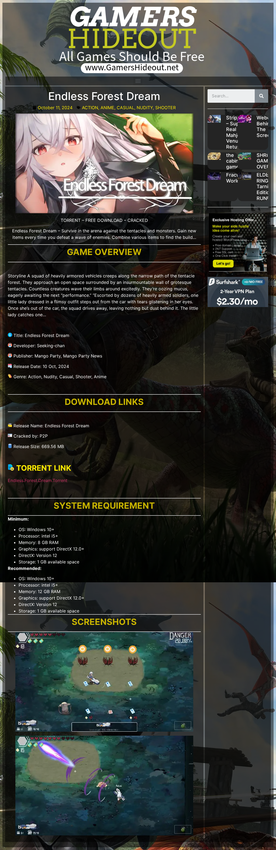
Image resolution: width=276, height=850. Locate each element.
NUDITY (145, 107)
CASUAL (125, 107)
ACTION (90, 107)
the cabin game (232, 161)
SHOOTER (165, 107)
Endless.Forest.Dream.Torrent (37, 480)
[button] (137, 81)
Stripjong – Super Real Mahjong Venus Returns (236, 132)
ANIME (107, 107)
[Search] (261, 96)
